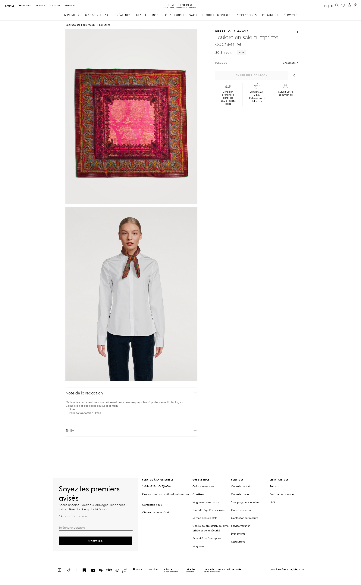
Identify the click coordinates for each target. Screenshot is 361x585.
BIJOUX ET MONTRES (216, 15)
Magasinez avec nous (206, 502)
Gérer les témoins (190, 570)
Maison (54, 6)
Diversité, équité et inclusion (209, 510)
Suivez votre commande (285, 93)
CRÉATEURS (123, 15)
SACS (193, 15)
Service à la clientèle (205, 518)
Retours (274, 486)
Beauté (40, 6)
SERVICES (290, 15)
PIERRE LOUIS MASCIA (232, 31)
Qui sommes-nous (203, 486)
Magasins (198, 546)
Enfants (70, 6)
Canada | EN (124, 570)
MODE (156, 15)
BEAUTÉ (141, 15)
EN (325, 6)
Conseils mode (240, 494)
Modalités (154, 569)
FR (331, 6)
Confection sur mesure (244, 518)
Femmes (9, 6)
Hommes (25, 6)
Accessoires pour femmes (81, 25)
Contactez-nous (152, 504)
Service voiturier (240, 525)
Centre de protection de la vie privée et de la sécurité (211, 528)
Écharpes (104, 25)
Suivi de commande (282, 494)
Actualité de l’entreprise (207, 538)
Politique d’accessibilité (171, 570)
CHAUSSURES (174, 15)
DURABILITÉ (270, 15)
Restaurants (238, 541)
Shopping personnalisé (245, 502)
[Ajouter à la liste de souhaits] (294, 75)
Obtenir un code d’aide (156, 512)
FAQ (272, 502)
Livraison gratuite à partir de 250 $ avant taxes (228, 97)
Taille (70, 430)
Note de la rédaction (84, 393)
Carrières (198, 494)
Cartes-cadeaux (241, 510)
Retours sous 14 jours (257, 96)
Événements (238, 533)
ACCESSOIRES (247, 15)
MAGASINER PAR (96, 15)
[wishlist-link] (343, 5)
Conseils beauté (240, 486)
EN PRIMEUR (71, 15)
